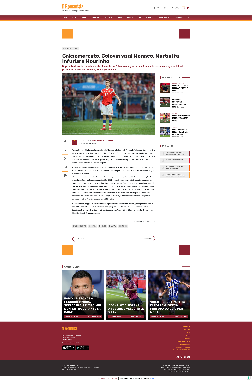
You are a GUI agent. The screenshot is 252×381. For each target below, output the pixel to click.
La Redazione (185, 327)
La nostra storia (183, 341)
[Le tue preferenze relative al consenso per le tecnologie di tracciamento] (248, 377)
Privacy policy (184, 344)
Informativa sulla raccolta (107, 378)
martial (112, 226)
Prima (74, 18)
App (139, 18)
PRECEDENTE (79, 239)
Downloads (179, 18)
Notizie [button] (83, 18)
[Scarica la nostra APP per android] (82, 347)
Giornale (149, 18)
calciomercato (79, 226)
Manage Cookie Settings (181, 350)
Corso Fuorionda (164, 18)
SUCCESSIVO (148, 239)
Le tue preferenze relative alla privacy (134, 378)
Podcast (130, 18)
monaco (102, 226)
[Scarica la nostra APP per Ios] (69, 347)
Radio (120, 18)
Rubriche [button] (95, 18)
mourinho (123, 226)
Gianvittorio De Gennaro (102, 141)
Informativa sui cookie (182, 347)
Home (65, 18)
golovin (92, 226)
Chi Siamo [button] (108, 18)
